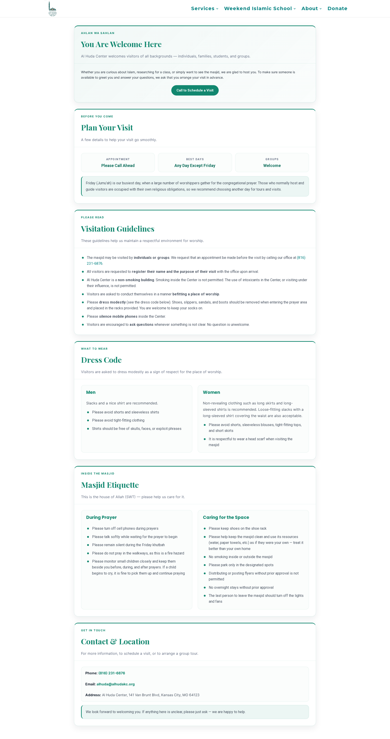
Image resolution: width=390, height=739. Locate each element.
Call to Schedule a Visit (195, 90)
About (310, 9)
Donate (337, 9)
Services (203, 9)
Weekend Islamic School (258, 9)
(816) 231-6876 (111, 673)
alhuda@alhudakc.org (116, 684)
